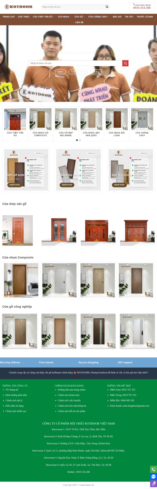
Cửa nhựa (63, 17)
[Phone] (153, 469)
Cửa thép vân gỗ (42, 17)
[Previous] (9, 116)
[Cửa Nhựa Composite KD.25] (59, 280)
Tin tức (129, 17)
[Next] (148, 116)
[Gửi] (107, 6)
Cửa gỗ (79, 17)
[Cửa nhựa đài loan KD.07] (97, 280)
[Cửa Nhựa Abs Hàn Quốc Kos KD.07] (21, 280)
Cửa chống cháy (97, 17)
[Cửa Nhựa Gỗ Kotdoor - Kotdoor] (19, 7)
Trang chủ (9, 17)
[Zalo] (153, 476)
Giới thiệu (23, 17)
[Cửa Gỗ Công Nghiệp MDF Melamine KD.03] (136, 280)
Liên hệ (79, 22)
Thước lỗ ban (145, 17)
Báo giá (117, 17)
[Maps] (153, 483)
